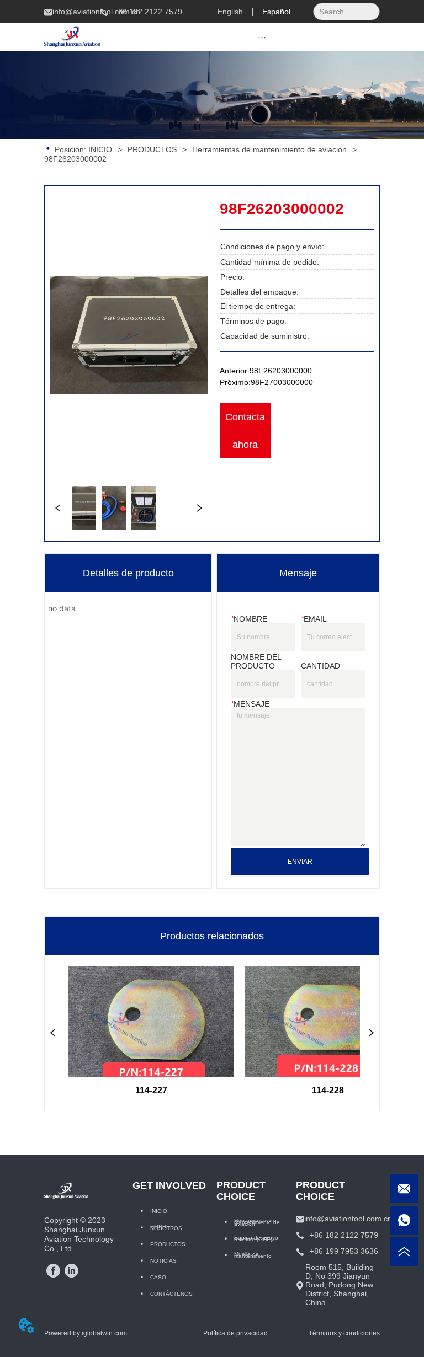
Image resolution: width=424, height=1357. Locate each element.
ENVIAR (300, 862)
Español (276, 11)
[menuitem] (262, 37)
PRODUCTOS (152, 149)
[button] (262, 37)
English (230, 11)
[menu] (262, 37)
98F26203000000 (281, 370)
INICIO (100, 149)
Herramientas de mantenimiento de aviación (269, 149)
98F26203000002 (75, 158)
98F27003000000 (282, 382)
